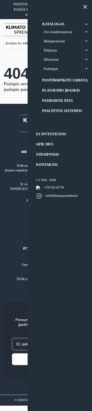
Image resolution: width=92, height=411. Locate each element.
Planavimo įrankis (61, 90)
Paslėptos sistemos (62, 111)
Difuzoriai (51, 59)
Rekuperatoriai (54, 41)
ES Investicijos (51, 134)
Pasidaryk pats (57, 101)
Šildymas (50, 50)
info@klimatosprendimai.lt (61, 195)
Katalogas (53, 24)
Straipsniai (47, 154)
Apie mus (44, 144)
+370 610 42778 (53, 187)
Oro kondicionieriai (58, 32)
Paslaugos (51, 69)
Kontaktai (46, 165)
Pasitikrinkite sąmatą (65, 80)
